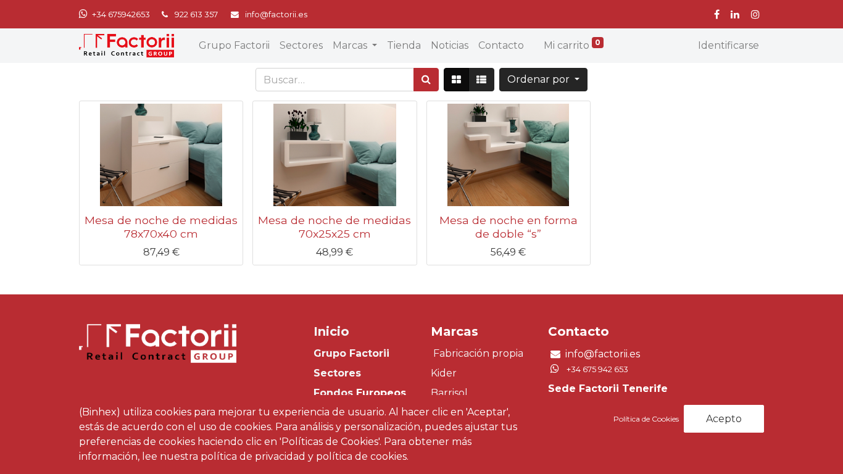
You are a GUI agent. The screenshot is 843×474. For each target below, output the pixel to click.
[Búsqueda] (426, 79)
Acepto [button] (724, 419)
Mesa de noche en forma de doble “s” (508, 226)
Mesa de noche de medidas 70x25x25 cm (334, 226)
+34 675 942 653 (597, 369)
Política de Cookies (647, 418)
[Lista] (481, 79)
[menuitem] (234, 45)
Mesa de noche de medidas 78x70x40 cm (161, 226)
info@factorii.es (602, 354)
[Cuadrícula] (456, 79)
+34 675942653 (121, 14)
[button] (543, 79)
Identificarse (728, 45)
